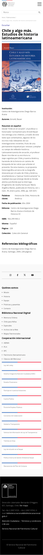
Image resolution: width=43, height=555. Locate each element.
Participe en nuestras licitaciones (15, 390)
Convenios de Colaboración (13, 416)
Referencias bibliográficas (19, 243)
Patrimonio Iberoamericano (14, 355)
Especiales (8, 326)
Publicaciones (10, 17)
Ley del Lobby (8, 365)
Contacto (7, 308)
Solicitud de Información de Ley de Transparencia (20, 432)
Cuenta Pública (9, 399)
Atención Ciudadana (10, 521)
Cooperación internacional (16, 338)
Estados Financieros (10, 382)
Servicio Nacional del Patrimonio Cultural (19, 528)
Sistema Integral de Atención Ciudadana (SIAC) (19, 374)
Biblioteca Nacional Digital (16, 312)
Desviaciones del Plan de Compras (15, 466)
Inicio (3, 17)
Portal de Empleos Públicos (13, 407)
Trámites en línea (9, 441)
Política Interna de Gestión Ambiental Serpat (19, 458)
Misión (6, 292)
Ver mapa (24, 505)
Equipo (6, 300)
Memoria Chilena (10, 318)
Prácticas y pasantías (12, 304)
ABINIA (6, 343)
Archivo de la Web (11, 330)
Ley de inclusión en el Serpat (13, 449)
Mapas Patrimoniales (12, 334)
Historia (7, 296)
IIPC (5, 351)
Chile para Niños (10, 322)
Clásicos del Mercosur (12, 359)
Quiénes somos (10, 287)
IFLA (5, 347)
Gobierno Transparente (12, 424)
